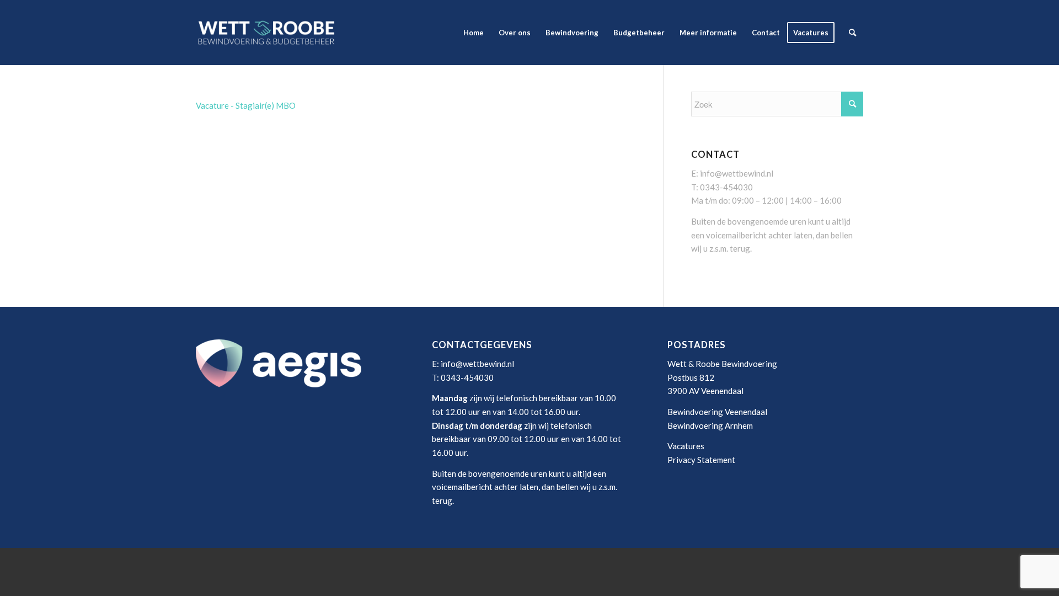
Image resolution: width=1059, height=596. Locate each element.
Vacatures (685, 446)
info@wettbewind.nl (736, 173)
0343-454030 (726, 187)
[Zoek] (852, 32)
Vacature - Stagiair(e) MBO (246, 105)
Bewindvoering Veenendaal (717, 412)
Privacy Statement (701, 460)
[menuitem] (473, 32)
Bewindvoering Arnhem (710, 425)
